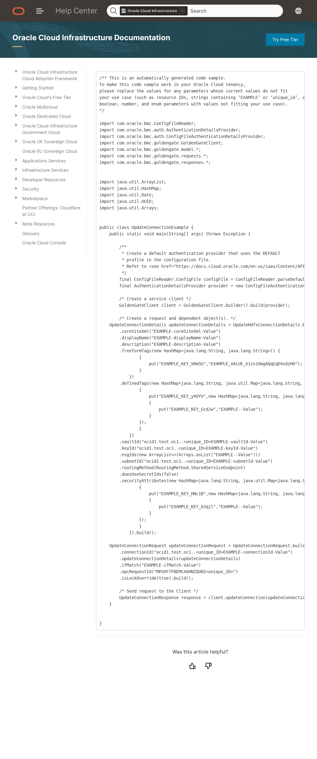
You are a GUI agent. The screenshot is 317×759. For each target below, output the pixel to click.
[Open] (16, 71)
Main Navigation (40, 11)
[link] (154, 10)
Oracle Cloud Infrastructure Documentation (91, 37)
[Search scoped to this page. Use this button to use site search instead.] (182, 11)
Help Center (76, 10)
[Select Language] (298, 11)
